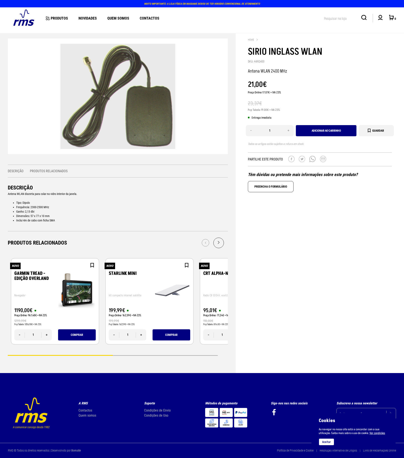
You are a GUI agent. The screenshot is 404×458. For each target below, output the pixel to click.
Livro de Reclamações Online (379, 450)
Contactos (149, 18)
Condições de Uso (156, 415)
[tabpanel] (55, 301)
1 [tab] (60, 355)
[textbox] (340, 17)
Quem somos (87, 415)
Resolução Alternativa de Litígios (338, 450)
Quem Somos (118, 18)
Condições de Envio (157, 410)
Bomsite (76, 450)
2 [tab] (165, 355)
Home (251, 39)
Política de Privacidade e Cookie (295, 450)
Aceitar (326, 442)
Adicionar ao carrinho (326, 130)
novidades (87, 18)
